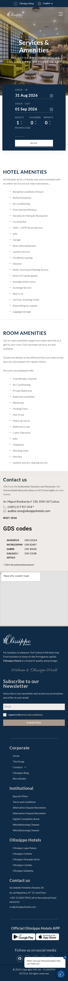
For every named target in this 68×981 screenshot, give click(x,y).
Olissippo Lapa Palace (25, 847)
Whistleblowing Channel (26, 824)
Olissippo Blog (21, 772)
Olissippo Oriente (22, 853)
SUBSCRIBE (34, 722)
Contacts (18, 767)
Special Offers (20, 796)
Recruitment (19, 778)
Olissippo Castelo (22, 864)
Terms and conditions (24, 801)
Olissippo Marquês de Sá (26, 859)
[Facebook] (20, 958)
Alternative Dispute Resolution (29, 807)
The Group (18, 761)
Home (16, 755)
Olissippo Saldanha (23, 870)
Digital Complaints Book (26, 818)
